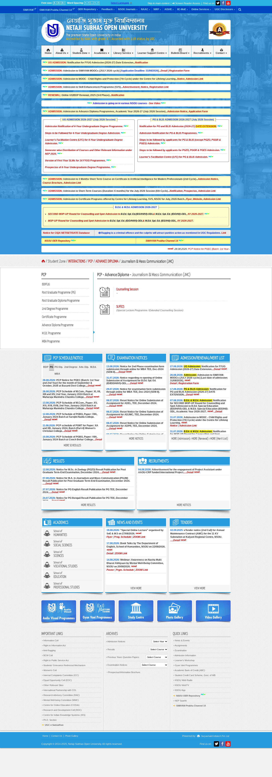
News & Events (181, 640)
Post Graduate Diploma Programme (61, 300)
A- (55, 3)
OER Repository (88, 9)
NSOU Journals (128, 9)
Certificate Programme (54, 317)
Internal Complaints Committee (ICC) (60, 675)
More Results (88, 505)
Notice (181, 79)
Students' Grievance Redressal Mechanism (63, 665)
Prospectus (190, 191)
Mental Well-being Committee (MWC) (60, 700)
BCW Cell (47, 655)
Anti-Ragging (49, 650)
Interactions (76, 261)
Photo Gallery (71, 736)
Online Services (201, 9)
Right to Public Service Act (55, 660)
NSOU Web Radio (182, 680)
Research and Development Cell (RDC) (62, 710)
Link (223, 233)
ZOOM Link (139, 537)
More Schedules (72, 445)
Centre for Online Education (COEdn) (60, 705)
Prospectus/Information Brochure (123, 672)
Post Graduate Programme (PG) (59, 292)
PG (51, 367)
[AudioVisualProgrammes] (58, 611)
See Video (139, 103)
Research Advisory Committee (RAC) (61, 695)
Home (45, 736)
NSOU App (179, 690)
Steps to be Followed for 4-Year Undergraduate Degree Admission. (83, 133)
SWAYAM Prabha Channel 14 (55, 10)
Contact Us (56, 736)
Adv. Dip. (84, 367)
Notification (141, 62)
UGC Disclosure (225, 9)
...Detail (90, 385)
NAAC (145, 9)
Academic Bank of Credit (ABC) (189, 670)
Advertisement (131, 87)
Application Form (198, 111)
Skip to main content (158, 3)
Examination (180, 650)
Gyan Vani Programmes (185, 665)
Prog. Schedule (122, 537)
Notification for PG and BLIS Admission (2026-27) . (178, 126)
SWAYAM (28, 10)
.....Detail (120, 372)
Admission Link (194, 79)
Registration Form (179, 70)
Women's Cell (49, 670)
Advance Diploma (107, 261)
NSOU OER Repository (73, 240)
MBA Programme (51, 341)
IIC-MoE (182, 9)
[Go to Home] (43, 261)
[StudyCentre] (136, 610)
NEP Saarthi (180, 700)
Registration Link (159, 87)
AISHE (169, 9)
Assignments (180, 645)
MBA (57, 373)
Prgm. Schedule (125, 570)
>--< (87, 3)
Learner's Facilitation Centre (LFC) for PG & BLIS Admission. (173, 157)
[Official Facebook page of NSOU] (223, 3)
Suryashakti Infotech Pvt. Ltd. (215, 736)
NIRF (157, 9)
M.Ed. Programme (51, 333)
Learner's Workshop (184, 660)
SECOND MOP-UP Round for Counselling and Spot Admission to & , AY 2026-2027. (126, 214)
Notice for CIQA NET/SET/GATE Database (69, 233)
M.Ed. (93, 367)
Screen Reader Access (187, 3)
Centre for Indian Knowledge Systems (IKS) (63, 715)
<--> (96, 3)
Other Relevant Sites (53, 685)
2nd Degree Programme (55, 308)
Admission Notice (177, 111)
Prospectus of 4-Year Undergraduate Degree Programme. (78, 167)
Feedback (108, 9)
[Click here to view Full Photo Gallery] (174, 610)
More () (180, 438)
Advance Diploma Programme (57, 325)
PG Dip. (59, 367)
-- (92, 3)
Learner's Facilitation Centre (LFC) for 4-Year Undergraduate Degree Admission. (84, 142)
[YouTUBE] (228, 3)
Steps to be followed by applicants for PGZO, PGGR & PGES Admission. (179, 150)
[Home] (52, 37)
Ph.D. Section (49, 720)
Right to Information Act (54, 645)
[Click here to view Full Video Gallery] (213, 610)
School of (60, 533)
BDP (45, 367)
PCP (90, 261)
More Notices (136, 438)
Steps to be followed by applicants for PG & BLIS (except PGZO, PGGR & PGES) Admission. (180, 142)
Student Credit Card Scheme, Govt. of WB (194, 675)
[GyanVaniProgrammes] (97, 610)
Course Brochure (52, 182)
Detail (164, 70)
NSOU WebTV (181, 685)
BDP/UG (46, 284)
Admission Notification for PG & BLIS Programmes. (168, 133)
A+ (63, 3)
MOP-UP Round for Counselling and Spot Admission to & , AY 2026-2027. (121, 220)
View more (136, 588)
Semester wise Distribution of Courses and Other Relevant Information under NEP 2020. (88, 152)
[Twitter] (218, 3)
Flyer (189, 199)
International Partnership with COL (59, 690)
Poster (110, 570)
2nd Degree (70, 367)
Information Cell (50, 640)
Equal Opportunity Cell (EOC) (57, 680)
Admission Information (184, 655)
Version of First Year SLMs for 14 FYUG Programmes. (75, 160)
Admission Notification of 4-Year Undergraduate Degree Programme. (84, 126)
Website (197, 199)
